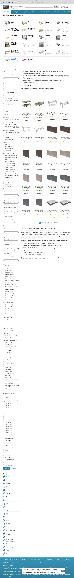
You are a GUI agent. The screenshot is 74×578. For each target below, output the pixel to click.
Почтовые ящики (9, 486)
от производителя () (11, 357)
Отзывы (56, 12)
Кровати (8, 483)
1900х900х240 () (9, 98)
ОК (63, 571)
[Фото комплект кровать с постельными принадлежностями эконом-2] (26, 103)
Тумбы (7, 550)
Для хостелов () (9, 293)
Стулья (7, 543)
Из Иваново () (8, 315)
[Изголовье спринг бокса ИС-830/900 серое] (39, 202)
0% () (6, 395)
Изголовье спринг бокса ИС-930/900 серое (26, 212)
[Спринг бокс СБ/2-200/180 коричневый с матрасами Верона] (65, 202)
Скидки (16, 12)
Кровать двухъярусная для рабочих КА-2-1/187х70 (26, 139)
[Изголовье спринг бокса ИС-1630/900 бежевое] (65, 153)
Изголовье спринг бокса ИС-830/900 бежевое (39, 187)
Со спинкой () (9, 298)
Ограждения (8, 516)
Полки (7, 520)
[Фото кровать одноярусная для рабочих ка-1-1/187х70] (39, 129)
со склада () (8, 369)
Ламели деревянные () (11, 155)
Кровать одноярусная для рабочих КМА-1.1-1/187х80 (65, 113)
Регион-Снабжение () (11, 335)
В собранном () (9, 90)
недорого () (8, 348)
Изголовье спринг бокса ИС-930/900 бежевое (26, 187)
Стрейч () (8, 150)
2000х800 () (8, 430)
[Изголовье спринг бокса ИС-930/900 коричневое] (26, 153)
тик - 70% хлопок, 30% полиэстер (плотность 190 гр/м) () (12, 127)
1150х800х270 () (9, 465)
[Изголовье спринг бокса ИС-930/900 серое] (26, 202)
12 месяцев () (9, 331)
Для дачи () (8, 276)
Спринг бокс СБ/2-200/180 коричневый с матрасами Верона (65, 212)
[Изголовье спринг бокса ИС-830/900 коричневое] (39, 153)
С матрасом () (9, 440)
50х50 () (7, 320)
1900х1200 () (8, 412)
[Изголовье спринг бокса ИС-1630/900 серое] (65, 178)
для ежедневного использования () (12, 385)
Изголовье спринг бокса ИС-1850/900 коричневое (52, 139)
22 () (6, 397)
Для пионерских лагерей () (12, 286)
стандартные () (9, 373)
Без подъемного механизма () (11, 267)
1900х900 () (8, 418)
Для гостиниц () (9, 274)
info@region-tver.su (66, 2)
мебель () (8, 388)
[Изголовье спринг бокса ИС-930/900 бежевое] (26, 178)
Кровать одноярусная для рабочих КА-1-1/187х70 (39, 139)
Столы (7, 500)
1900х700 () (8, 414)
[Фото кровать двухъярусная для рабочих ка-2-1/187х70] (26, 129)
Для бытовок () (9, 270)
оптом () (8, 355)
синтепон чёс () (9, 139)
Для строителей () (9, 311)
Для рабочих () (9, 291)
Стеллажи (8, 493)
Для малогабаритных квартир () (12, 281)
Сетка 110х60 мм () (10, 165)
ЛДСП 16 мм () (8, 109)
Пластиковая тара (10, 496)
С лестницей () (9, 295)
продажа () (8, 361)
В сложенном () (9, 88)
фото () (7, 375)
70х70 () (7, 326)
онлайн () (8, 353)
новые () (8, 350)
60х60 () (7, 324)
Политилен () (8, 146)
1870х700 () (8, 408)
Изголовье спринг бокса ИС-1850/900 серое (52, 187)
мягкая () (7, 455)
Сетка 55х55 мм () (9, 171)
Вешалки (8, 523)
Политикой (53, 572)
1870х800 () (8, 410)
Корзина (63, 6)
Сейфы (7, 490)
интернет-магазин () (11, 346)
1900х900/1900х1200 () (10, 420)
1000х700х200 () (9, 463)
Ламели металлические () (12, 157)
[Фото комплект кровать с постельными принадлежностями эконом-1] (39, 103)
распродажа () (9, 363)
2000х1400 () (8, 424)
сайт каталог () (9, 365)
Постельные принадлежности (12, 537)
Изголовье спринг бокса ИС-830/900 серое (39, 212)
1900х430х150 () (9, 104)
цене (32, 95)
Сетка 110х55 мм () (10, 163)
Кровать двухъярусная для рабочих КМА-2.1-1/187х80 (52, 113)
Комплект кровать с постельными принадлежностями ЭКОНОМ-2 (26, 113)
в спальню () (9, 383)
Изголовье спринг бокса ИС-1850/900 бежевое (52, 163)
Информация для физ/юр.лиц (10, 559)
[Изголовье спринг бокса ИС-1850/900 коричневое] (52, 129)
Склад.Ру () (8, 367)
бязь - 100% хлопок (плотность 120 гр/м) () (12, 120)
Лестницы (8, 513)
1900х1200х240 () (9, 96)
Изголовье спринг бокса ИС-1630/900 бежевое (65, 163)
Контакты (66, 12)
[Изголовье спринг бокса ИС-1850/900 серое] (52, 178)
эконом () (8, 377)
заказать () (8, 344)
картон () (7, 144)
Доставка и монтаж (30, 12)
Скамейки (8, 506)
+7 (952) (8, 2)
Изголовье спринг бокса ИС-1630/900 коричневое (65, 139)
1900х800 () (8, 416)
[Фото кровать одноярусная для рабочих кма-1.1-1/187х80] (65, 103)
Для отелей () (8, 306)
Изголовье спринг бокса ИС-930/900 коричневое (26, 163)
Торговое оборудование (11, 547)
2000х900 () (8, 432)
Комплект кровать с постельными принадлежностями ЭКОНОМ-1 (39, 113)
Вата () (7, 182)
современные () (9, 371)
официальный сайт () (11, 359)
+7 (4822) (8, 1)
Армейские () (8, 265)
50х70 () (7, 322)
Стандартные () (9, 300)
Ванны (7, 527)
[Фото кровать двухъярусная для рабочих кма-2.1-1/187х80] (52, 103)
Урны (7, 510)
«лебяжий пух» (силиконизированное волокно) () (12, 133)
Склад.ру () (8, 337)
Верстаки (8, 476)
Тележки (7, 503)
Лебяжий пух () (9, 184)
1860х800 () (8, 405)
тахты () (7, 390)
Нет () (6, 450)
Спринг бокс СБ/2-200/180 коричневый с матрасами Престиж (52, 212)
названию (38, 95)
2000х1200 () (8, 422)
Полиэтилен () (9, 148)
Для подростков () (10, 289)
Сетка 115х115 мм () (10, 169)
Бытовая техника (9, 553)
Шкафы (7, 480)
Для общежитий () (10, 284)
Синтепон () (8, 186)
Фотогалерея (45, 12)
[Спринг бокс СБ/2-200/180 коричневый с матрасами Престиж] (52, 202)
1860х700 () (8, 403)
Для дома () (8, 278)
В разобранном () (10, 86)
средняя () (7, 457)
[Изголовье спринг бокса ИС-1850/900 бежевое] (52, 153)
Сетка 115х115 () (9, 167)
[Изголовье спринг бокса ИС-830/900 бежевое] (39, 178)
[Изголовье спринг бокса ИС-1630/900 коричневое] (65, 129)
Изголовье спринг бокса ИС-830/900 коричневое (39, 163)
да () (6, 445)
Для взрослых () (9, 272)
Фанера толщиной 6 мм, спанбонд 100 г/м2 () (12, 176)
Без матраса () (9, 438)
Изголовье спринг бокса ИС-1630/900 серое (65, 187)
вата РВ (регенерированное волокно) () (12, 136)
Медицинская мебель (10, 530)
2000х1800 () (8, 428)
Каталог (6, 12)
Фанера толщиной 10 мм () (12, 173)
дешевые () (8, 342)
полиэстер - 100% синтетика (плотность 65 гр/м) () (12, 123)
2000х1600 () (8, 426)
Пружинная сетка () (10, 161)
